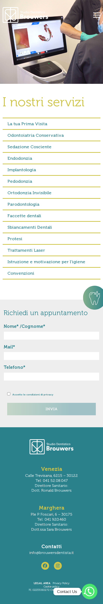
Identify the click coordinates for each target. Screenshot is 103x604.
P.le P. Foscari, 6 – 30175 (51, 514)
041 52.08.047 (55, 480)
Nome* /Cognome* (24, 326)
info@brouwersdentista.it (51, 552)
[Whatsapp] (89, 591)
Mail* (9, 347)
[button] (96, 14)
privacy (48, 394)
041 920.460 (55, 519)
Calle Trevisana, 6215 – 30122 (51, 475)
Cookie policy (51, 586)
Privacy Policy (61, 583)
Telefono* (14, 367)
